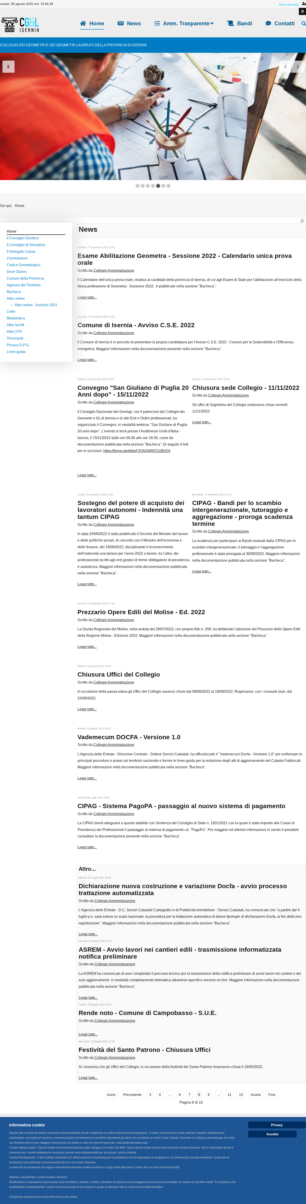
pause (8, 67)
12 (241, 1095)
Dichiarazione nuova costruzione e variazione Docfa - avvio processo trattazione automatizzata (183, 889)
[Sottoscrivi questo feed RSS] (302, 221)
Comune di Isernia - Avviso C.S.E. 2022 (136, 325)
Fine (272, 1095)
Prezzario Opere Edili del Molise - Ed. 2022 (141, 612)
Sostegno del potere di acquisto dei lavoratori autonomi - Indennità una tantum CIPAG (131, 509)
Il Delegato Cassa (21, 251)
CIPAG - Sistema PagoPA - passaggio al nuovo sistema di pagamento (181, 806)
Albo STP (14, 331)
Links (11, 311)
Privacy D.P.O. (18, 345)
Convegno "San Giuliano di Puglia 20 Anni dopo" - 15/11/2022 (133, 391)
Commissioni (17, 258)
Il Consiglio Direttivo (23, 238)
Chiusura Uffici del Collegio (119, 674)
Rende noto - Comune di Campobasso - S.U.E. (148, 1012)
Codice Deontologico (23, 265)
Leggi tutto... (87, 297)
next (297, 67)
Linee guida (16, 352)
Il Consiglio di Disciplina (26, 245)
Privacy (277, 1125)
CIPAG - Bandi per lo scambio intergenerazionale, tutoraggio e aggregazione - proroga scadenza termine (242, 513)
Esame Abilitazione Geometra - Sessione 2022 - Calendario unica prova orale (185, 259)
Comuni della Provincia (25, 278)
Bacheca (14, 292)
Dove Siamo (16, 272)
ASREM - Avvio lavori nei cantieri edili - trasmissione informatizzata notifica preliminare (180, 953)
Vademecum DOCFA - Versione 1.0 (129, 737)
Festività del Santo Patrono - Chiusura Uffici (145, 1049)
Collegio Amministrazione (113, 270)
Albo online (16, 298)
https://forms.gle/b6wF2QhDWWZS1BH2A (136, 451)
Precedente (132, 1095)
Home (11, 231)
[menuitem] (92, 23)
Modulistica (16, 318)
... (169, 1095)
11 (229, 1095)
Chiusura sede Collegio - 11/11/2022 (246, 387)
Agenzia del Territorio (24, 285)
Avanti (256, 1095)
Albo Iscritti (15, 325)
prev (285, 67)
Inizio (111, 1095)
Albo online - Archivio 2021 (36, 305)
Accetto (272, 1134)
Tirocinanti (15, 338)
